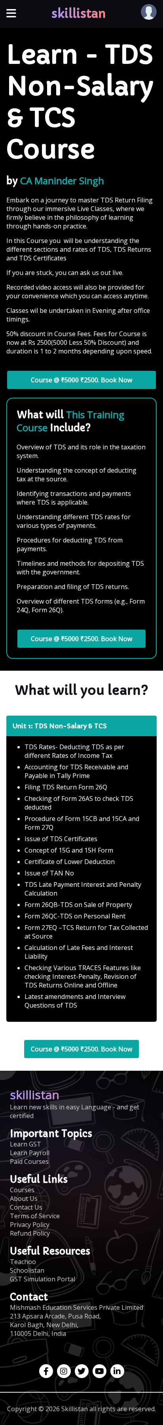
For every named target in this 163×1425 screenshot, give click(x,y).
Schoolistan (27, 1270)
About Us (24, 1198)
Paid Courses (29, 1161)
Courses (22, 1190)
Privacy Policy (29, 1224)
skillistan (78, 13)
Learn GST (25, 1144)
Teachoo (23, 1261)
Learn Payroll (29, 1152)
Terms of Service (35, 1216)
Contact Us (26, 1207)
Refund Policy (30, 1233)
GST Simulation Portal (42, 1279)
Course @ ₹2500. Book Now (81, 380)
